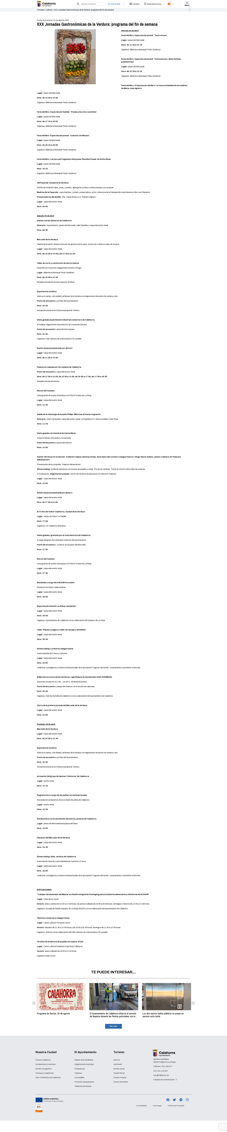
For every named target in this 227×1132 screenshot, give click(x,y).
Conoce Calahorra (43, 1060)
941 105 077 (167, 1066)
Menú (187, 5)
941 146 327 (162, 1071)
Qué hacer (118, 1064)
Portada (40, 10)
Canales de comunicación (164, 1080)
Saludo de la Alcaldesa (83, 1060)
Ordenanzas (79, 1069)
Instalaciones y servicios (45, 1064)
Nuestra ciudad (46, 1052)
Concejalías (79, 1077)
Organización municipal (84, 1064)
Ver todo (113, 1026)
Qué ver (117, 1060)
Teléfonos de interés (82, 1086)
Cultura (49, 10)
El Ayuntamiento (85, 1052)
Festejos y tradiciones (44, 1073)
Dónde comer (119, 1069)
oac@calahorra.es (161, 1075)
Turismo (119, 1052)
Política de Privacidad (176, 1106)
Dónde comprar (120, 1077)
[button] (189, 9)
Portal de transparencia (84, 1082)
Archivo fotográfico (43, 1069)
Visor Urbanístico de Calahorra (48, 1077)
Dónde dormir (119, 1073)
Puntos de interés (121, 1082)
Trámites (78, 1073)
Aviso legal (157, 1106)
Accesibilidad (141, 1106)
